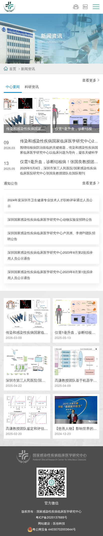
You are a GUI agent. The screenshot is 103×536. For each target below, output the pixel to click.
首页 (12, 68)
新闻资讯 (28, 68)
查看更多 (89, 80)
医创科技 (59, 523)
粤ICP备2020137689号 (51, 517)
